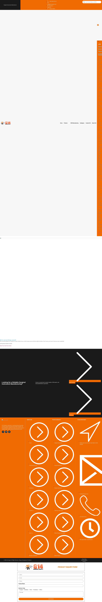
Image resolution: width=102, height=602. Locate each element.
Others (41, 589)
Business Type (22, 588)
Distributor (26, 589)
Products (65, 123)
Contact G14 (88, 123)
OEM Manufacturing (74, 123)
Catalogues (82, 123)
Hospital (21, 589)
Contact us (71, 414)
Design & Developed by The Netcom (25, 560)
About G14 (94, 123)
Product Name (22, 583)
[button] (66, 123)
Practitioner (36, 589)
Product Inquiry (52, 8)
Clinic (31, 589)
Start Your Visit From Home (5, 345)
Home (61, 123)
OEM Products (72, 382)
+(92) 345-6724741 (53, 1)
